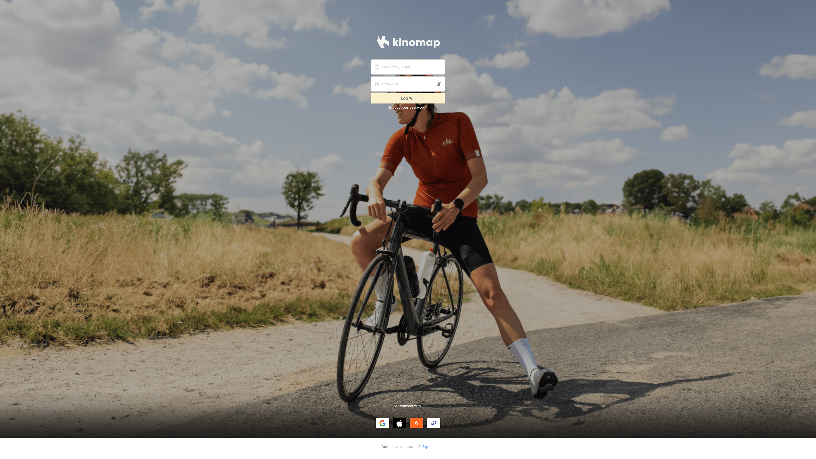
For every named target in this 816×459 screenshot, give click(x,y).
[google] (382, 423)
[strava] (416, 423)
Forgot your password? (408, 107)
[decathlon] (433, 423)
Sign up (428, 447)
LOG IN (406, 98)
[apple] (399, 423)
